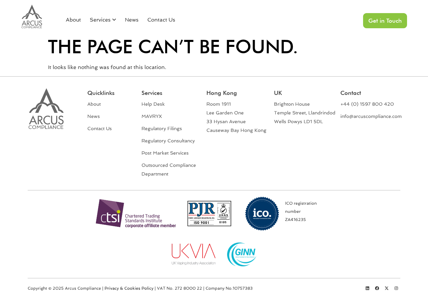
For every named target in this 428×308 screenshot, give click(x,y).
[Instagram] (396, 288)
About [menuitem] (73, 20)
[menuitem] (103, 20)
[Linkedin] (367, 288)
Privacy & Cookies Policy (129, 288)
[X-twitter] (387, 288)
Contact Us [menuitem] (161, 20)
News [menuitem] (132, 20)
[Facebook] (377, 288)
